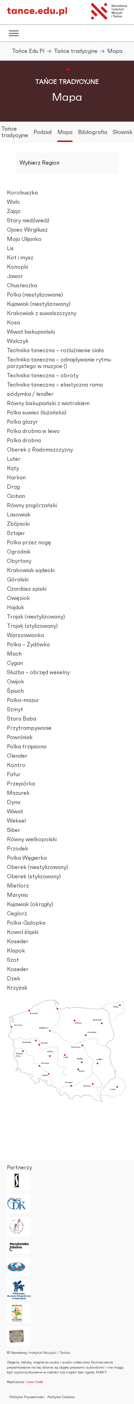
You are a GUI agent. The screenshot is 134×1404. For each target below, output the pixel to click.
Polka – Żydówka (28, 644)
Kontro (16, 765)
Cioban (16, 496)
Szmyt (15, 709)
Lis (10, 248)
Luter (14, 459)
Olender (17, 756)
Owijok (15, 681)
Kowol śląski (22, 932)
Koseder (18, 941)
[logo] (37, 14)
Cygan (15, 663)
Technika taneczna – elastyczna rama (55, 385)
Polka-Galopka (26, 923)
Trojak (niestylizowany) (36, 617)
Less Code (34, 1382)
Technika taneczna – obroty (42, 375)
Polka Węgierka (27, 858)
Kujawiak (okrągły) (30, 904)
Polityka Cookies (61, 1397)
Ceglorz (17, 913)
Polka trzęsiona (26, 746)
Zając (14, 211)
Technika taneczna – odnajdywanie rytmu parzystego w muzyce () (59, 363)
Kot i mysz (20, 257)
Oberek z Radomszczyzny (40, 450)
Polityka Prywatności (27, 1397)
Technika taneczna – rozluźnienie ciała (55, 350)
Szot (13, 960)
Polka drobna (24, 440)
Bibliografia (92, 132)
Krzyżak (17, 988)
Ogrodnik (19, 552)
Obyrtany (19, 561)
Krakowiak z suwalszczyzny (41, 313)
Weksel (16, 821)
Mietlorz (18, 886)
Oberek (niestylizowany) (37, 867)
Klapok (16, 951)
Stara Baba (21, 719)
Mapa (64, 132)
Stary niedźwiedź (28, 220)
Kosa (13, 322)
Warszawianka (25, 635)
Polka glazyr (22, 422)
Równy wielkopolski (32, 839)
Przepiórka (21, 784)
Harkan (16, 477)
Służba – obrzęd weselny (38, 672)
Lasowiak (19, 514)
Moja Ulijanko (24, 239)
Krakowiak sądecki (31, 570)
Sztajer (16, 533)
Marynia (17, 895)
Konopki (17, 267)
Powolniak (20, 737)
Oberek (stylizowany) (34, 876)
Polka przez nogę (29, 542)
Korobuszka (22, 193)
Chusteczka (22, 285)
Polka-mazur (23, 700)
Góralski (18, 579)
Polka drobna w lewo (33, 431)
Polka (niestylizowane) (35, 295)
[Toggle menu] (14, 33)
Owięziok (18, 598)
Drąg (13, 487)
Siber (13, 830)
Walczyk (18, 341)
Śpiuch (15, 691)
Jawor (15, 276)
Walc (13, 202)
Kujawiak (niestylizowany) (38, 304)
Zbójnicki (18, 524)
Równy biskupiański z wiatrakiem (48, 403)
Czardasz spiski (26, 589)
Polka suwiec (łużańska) (36, 412)
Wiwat (15, 811)
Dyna (13, 802)
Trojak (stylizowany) (32, 626)
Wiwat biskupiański (31, 332)
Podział (43, 132)
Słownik (123, 132)
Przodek (17, 848)
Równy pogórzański (32, 505)
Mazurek (18, 793)
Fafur (14, 774)
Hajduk (15, 607)
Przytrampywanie (29, 728)
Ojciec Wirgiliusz (27, 230)
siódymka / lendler (30, 394)
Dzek (13, 978)
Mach (14, 654)
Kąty (13, 468)
